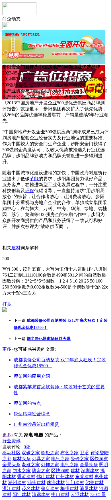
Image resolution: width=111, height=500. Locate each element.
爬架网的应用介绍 (32, 376)
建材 (15, 247)
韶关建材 (94, 482)
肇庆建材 (50, 488)
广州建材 (65, 476)
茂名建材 (31, 488)
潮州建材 (17, 482)
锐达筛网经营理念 (32, 413)
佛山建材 (45, 476)
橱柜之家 (50, 452)
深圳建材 (90, 470)
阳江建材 (22, 494)
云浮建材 (80, 494)
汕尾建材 (89, 488)
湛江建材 (11, 488)
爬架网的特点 (27, 403)
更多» (8, 349)
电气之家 (60, 458)
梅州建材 (69, 488)
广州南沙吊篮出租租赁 (36, 424)
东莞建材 (84, 476)
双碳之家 (31, 452)
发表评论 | (16, 446)
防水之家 (22, 470)
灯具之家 (41, 458)
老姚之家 (31, 464)
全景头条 (11, 464)
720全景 (98, 494)
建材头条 (22, 458)
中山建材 (60, 494)
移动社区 (11, 452)
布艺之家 (69, 452)
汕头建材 (36, 482)
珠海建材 (56, 482)
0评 (27, 446)
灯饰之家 (50, 464)
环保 (29, 190)
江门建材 (75, 482)
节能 (34, 178)
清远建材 (41, 494)
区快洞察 (99, 458)
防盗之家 (41, 470)
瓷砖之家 (80, 458)
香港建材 (26, 476)
